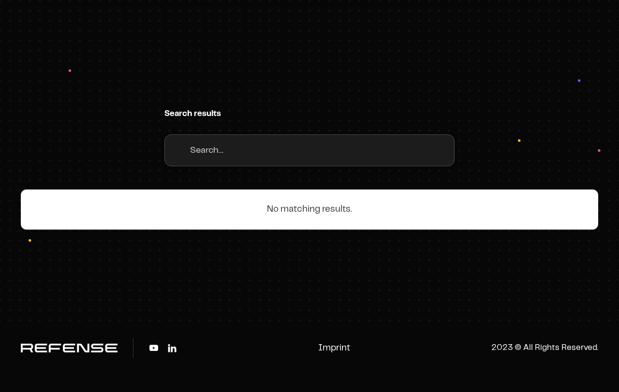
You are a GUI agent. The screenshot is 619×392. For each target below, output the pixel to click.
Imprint (334, 348)
